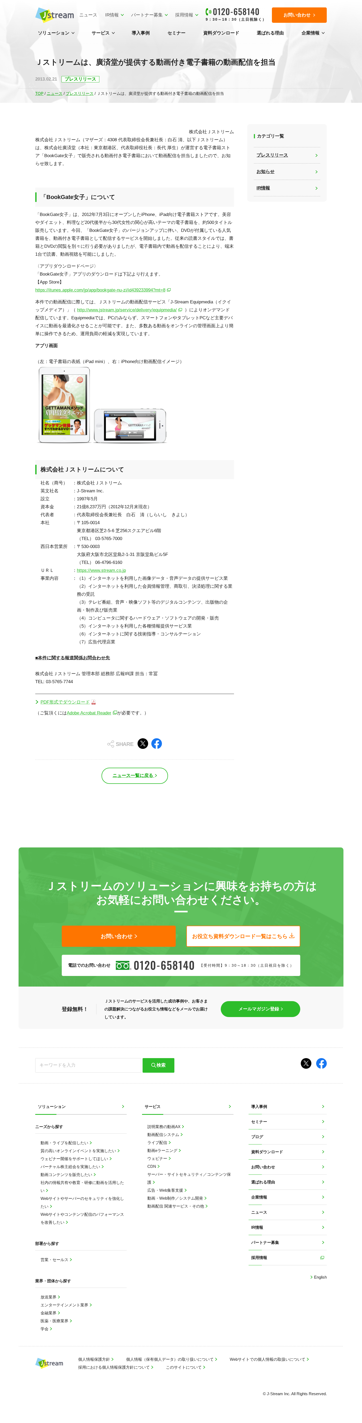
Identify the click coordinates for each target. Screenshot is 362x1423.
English (320, 1277)
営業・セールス (55, 1259)
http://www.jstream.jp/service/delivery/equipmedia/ (127, 309)
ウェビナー (157, 1158)
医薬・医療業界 (55, 1321)
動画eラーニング (162, 1150)
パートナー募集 (147, 14)
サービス (101, 33)
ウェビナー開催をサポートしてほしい (75, 1158)
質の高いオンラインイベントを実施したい (79, 1150)
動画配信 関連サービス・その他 (176, 1206)
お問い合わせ (263, 1167)
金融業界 (49, 1313)
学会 (45, 1329)
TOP (39, 93)
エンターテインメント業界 (65, 1305)
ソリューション (53, 33)
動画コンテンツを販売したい (67, 1174)
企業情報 (311, 33)
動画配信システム (163, 1134)
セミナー (176, 33)
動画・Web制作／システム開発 (175, 1198)
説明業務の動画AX (164, 1126)
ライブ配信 (157, 1142)
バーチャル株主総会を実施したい (71, 1166)
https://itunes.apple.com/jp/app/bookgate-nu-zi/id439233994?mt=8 (100, 290)
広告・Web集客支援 (165, 1190)
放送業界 (49, 1297)
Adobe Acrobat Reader (89, 712)
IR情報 (112, 14)
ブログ (257, 1136)
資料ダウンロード (221, 33)
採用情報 (184, 14)
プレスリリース (80, 93)
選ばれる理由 (270, 33)
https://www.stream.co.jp (101, 570)
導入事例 (141, 33)
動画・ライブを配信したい (65, 1143)
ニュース (88, 14)
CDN (152, 1166)
